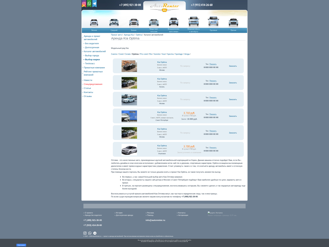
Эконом (94, 30)
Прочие (233, 30)
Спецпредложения (93, 84)
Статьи (87, 88)
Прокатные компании (94, 67)
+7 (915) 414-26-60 (92, 225)
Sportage (179, 54)
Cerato (127, 54)
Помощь (150, 215)
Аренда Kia (129, 35)
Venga (186, 54)
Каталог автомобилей (95, 51)
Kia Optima (162, 62)
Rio (150, 54)
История (119, 213)
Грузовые (213, 30)
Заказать (233, 66)
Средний (114, 30)
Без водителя (92, 43)
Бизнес (134, 30)
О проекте (89, 213)
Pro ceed (144, 54)
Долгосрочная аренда (124, 215)
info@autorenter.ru (155, 220)
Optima (139, 35)
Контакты (88, 92)
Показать (213, 64)
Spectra (170, 54)
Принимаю (21, 245)
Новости (88, 80)
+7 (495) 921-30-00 (92, 220)
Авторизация (183, 215)
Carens (114, 54)
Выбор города (92, 55)
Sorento (157, 54)
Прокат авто (116, 35)
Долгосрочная (92, 47)
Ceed (121, 54)
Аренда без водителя (93, 215)
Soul (163, 54)
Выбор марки (92, 59)
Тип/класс (90, 63)
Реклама (150, 213)
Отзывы (88, 96)
